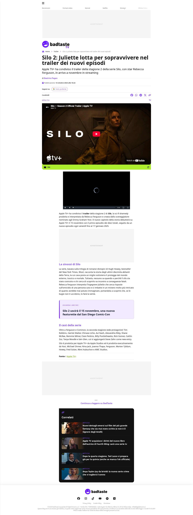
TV (150, 100)
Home (47, 51)
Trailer (56, 51)
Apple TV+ (46, 100)
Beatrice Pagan (51, 78)
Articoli (86, 423)
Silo (48, 167)
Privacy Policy (87, 503)
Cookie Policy (97, 503)
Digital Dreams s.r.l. (73, 507)
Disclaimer (107, 503)
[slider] (92, 207)
